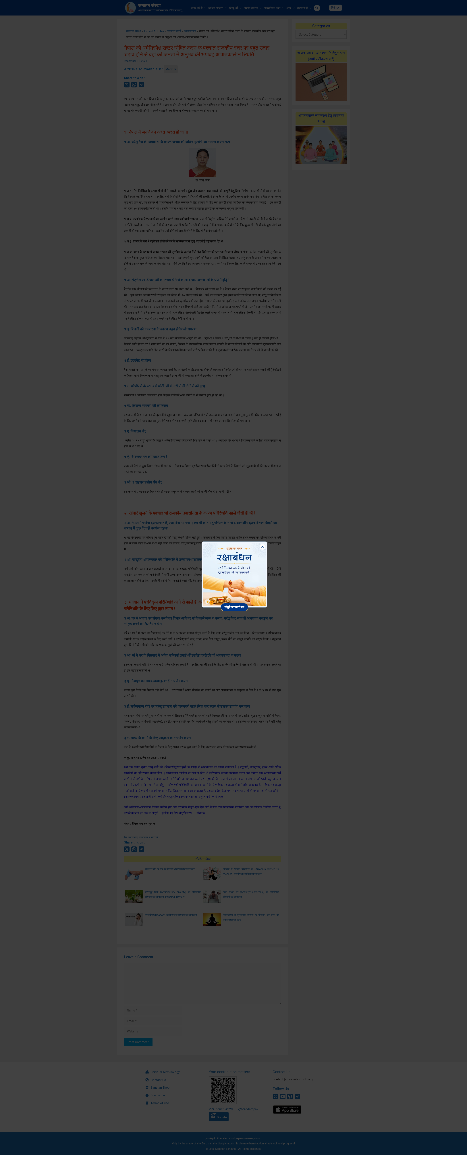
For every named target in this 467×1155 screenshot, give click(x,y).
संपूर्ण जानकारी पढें (234, 607)
